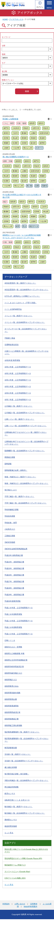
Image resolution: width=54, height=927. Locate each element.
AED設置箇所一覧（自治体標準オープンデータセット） (26, 290)
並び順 (4, 71)
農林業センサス (11, 820)
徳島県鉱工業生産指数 (13, 725)
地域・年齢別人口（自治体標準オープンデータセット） (26, 483)
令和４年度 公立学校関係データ (18, 380)
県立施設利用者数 (12, 787)
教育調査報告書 (11, 748)
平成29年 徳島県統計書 (14, 595)
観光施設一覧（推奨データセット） (19, 807)
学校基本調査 (10, 516)
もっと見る (9, 833)
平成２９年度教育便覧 (13, 627)
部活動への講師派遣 (10, 119)
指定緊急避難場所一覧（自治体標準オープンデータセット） (26, 740)
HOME (5, 19)
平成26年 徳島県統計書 (14, 575)
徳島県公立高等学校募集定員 (16, 660)
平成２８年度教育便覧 (13, 614)
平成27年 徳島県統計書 (14, 582)
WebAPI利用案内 (30, 906)
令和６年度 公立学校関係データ (18, 393)
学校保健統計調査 (12, 510)
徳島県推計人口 (11, 680)
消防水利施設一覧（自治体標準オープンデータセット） (26, 780)
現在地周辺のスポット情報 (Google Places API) (23, 858)
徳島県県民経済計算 (12, 712)
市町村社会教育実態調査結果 (16, 549)
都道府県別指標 (11, 826)
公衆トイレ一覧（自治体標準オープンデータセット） (26, 426)
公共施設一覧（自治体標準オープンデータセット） (25, 413)
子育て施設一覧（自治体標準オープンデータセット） (26, 503)
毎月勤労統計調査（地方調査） (17, 774)
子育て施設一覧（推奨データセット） (19, 496)
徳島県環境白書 (11, 699)
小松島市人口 (10, 529)
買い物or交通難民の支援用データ (16, 157)
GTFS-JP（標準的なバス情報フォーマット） (22, 296)
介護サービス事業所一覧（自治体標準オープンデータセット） (26, 352)
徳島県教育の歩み (12, 686)
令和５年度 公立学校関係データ (18, 386)
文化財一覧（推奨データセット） (18, 754)
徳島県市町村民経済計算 (14, 667)
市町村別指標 (10, 542)
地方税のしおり (11, 490)
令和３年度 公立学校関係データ (18, 373)
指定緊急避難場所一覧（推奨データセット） (22, 732)
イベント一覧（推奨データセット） (19, 316)
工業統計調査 (10, 536)
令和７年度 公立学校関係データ (18, 400)
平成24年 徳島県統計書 (14, 562)
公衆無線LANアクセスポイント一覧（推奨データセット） (26, 433)
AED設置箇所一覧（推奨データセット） (20, 283)
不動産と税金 (10, 338)
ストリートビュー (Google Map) (17, 872)
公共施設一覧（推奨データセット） (19, 406)
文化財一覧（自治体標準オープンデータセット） (24, 761)
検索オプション (8, 80)
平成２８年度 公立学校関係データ (19, 608)
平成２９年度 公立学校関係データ (19, 621)
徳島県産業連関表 (12, 706)
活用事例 (33, 904)
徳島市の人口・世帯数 (13, 647)
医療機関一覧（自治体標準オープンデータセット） (25, 451)
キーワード (6, 37)
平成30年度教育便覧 (13, 601)
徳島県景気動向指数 (12, 693)
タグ (3, 63)
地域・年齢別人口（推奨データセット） (20, 477)
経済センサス (10, 794)
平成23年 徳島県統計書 (14, 555)
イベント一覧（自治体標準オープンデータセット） (25, 322)
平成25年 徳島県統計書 (14, 568)
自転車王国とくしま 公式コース (17, 800)
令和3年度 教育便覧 (12, 360)
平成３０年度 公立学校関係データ (19, 634)
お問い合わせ (20, 904)
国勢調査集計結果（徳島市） (16, 470)
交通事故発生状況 (12, 345)
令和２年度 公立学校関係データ (18, 367)
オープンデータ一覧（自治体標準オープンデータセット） (26, 330)
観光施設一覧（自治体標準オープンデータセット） (25, 813)
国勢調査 (8, 464)
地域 (3, 54)
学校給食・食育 (11, 523)
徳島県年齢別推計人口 (13, 673)
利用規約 (6, 904)
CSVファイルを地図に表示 (15, 878)
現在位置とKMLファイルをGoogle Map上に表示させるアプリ (26, 850)
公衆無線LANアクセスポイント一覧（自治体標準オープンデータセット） (26, 442)
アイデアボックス (29, 12)
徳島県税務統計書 (12, 719)
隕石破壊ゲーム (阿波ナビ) (15, 865)
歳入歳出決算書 (11, 767)
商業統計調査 (10, 457)
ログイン (39, 7)
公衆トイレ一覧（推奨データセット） (19, 419)
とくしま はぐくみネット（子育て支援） (21, 303)
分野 (3, 46)
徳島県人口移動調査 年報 (14, 653)
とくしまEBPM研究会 (13, 309)
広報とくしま (10, 640)
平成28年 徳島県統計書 (14, 588)
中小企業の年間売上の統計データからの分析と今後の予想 (22, 196)
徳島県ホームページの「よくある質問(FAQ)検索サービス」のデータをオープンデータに (22, 236)
